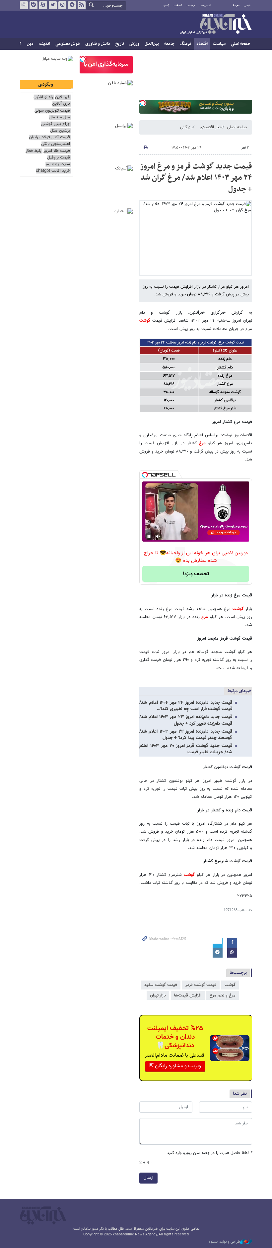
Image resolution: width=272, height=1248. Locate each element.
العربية (236, 6)
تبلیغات (178, 6)
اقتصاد (202, 44)
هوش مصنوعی (67, 44)
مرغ (202, 443)
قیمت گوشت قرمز (200, 985)
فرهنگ (185, 44)
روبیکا (24, 5)
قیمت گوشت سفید (160, 985)
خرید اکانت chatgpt (53, 171)
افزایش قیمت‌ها (187, 995)
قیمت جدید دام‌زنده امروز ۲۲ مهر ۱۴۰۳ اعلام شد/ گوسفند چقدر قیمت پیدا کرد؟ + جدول (185, 735)
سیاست (219, 44)
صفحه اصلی (240, 44)
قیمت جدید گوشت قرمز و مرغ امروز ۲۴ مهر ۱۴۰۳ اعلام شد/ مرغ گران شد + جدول (196, 177)
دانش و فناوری (97, 44)
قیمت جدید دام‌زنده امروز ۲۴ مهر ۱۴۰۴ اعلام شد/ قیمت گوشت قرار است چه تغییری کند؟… (185, 706)
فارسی (247, 6)
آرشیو (166, 6)
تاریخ (119, 44)
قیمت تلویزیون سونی (52, 111)
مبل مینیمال (59, 117)
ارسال (148, 1178)
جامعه (169, 44)
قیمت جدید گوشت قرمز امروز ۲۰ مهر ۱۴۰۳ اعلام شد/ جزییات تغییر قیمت (185, 749)
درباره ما (191, 6)
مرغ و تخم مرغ (223, 995)
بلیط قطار (33, 151)
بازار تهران (158, 995)
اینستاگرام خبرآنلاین (62, 5)
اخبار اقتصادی (211, 127)
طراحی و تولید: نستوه (224, 1242)
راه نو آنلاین (43, 97)
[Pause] (149, 536)
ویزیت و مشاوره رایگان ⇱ (175, 1066)
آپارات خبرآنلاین (43, 5)
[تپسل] (142, 103)
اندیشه (44, 44)
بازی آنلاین (61, 104)
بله (33, 5)
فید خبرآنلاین (82, 5)
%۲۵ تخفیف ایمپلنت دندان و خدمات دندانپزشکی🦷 (175, 1037)
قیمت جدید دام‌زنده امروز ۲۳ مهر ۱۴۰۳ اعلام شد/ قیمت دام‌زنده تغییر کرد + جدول (185, 720)
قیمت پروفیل (58, 158)
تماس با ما (205, 6)
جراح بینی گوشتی (55, 124)
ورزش (134, 44)
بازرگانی (186, 127)
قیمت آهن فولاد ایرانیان (49, 137)
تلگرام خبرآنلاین (72, 5)
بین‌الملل (152, 44)
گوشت (144, 320)
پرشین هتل (60, 131)
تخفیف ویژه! (196, 574)
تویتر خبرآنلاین (53, 5)
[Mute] (158, 536)
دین (30, 44)
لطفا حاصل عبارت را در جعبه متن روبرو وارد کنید (209, 1153)
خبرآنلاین (215, 24)
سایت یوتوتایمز (57, 164)
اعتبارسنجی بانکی (55, 144)
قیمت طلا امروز (56, 151)
